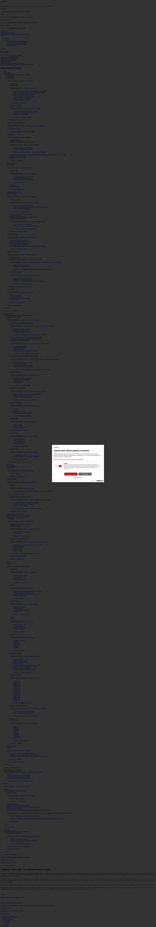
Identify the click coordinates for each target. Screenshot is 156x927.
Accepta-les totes (71, 474)
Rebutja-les (85, 474)
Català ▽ (56, 447)
